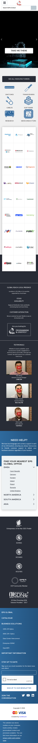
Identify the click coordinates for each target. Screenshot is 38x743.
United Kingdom (15, 491)
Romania (13, 487)
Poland (12, 484)
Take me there (19, 51)
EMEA (7, 467)
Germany (13, 474)
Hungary (13, 478)
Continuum (23, 716)
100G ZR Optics (8, 629)
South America (12, 499)
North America (12, 495)
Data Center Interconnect (11, 638)
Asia (6, 504)
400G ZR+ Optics (8, 634)
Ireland (12, 481)
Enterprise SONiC (9, 643)
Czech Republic (15, 471)
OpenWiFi (6, 648)
